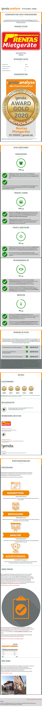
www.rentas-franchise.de (7, 428)
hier (22, 409)
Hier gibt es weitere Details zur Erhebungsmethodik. (12, 638)
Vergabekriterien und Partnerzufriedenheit (11, 585)
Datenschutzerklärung (37, 699)
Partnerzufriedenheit (17, 582)
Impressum (30, 699)
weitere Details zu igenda (7, 673)
